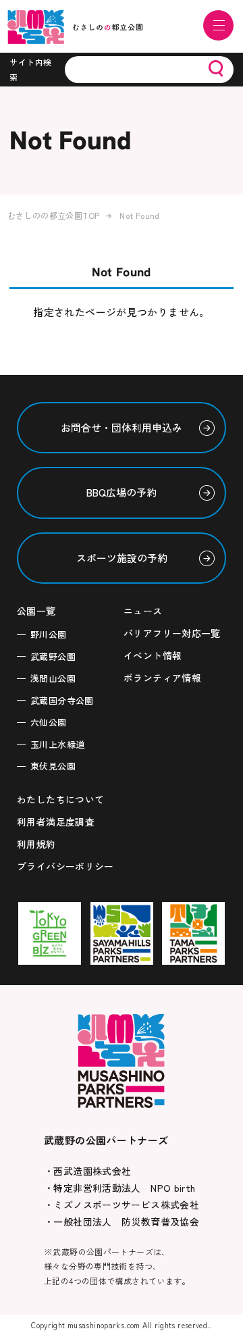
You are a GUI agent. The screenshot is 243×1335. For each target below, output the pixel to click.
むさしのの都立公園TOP (53, 215)
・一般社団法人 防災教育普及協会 (121, 1221)
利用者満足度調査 (55, 821)
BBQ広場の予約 (121, 492)
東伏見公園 (53, 765)
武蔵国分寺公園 (62, 700)
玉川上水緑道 (57, 744)
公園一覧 (36, 611)
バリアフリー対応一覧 (172, 633)
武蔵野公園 (53, 656)
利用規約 (36, 844)
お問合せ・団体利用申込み (121, 427)
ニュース (143, 611)
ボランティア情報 (162, 677)
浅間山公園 (53, 678)
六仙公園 (48, 721)
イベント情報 (153, 655)
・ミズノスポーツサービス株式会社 (121, 1204)
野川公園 (48, 634)
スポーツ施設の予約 (121, 558)
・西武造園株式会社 (87, 1171)
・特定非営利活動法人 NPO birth (120, 1187)
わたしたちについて (60, 799)
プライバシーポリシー (65, 866)
